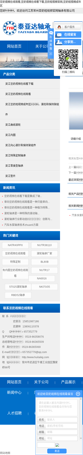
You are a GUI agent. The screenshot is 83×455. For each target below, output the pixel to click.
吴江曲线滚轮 (13, 124)
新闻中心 (14, 393)
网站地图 (5, 453)
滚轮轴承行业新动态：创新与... (28, 219)
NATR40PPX (15, 245)
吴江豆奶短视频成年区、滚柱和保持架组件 (32, 109)
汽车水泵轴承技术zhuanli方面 (21, 224)
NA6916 (42, 278)
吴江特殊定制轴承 (15, 155)
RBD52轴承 (18, 295)
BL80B (45, 261)
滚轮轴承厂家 (44, 253)
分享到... (70, 42)
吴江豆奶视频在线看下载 (19, 83)
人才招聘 (14, 413)
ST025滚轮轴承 (18, 286)
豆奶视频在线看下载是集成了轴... (23, 196)
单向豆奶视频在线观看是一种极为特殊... (27, 207)
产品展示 (68, 382)
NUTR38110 (44, 245)
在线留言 (70, 34)
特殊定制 (15, 261)
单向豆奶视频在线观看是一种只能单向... (27, 201)
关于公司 (42, 46)
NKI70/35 (44, 286)
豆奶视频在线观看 (15, 253)
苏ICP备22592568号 (14, 442)
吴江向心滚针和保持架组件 (20, 145)
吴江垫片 (10, 176)
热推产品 (6, 448)
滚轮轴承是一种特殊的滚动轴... (21, 213)
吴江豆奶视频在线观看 (18, 94)
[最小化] (78, 394)
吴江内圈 (10, 135)
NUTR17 (44, 270)
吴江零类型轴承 (14, 165)
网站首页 (14, 46)
